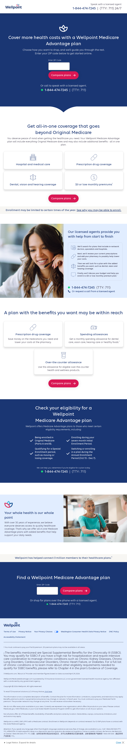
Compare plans (61, 75)
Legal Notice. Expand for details (21, 743)
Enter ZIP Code (54, 60)
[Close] (121, 742)
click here (48, 691)
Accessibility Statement (14, 637)
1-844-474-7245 (84, 8)
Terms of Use (10, 632)
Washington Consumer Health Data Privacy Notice (83, 632)
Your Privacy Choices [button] (43, 632)
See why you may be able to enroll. (99, 210)
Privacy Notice (24, 632)
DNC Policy (114, 632)
